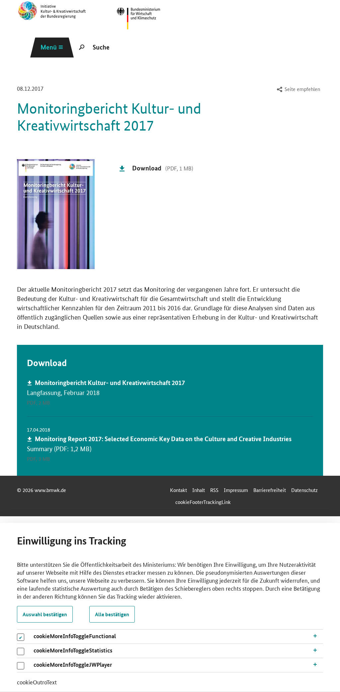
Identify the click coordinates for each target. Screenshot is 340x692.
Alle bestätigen (112, 614)
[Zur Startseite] (138, 18)
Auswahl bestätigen (45, 614)
